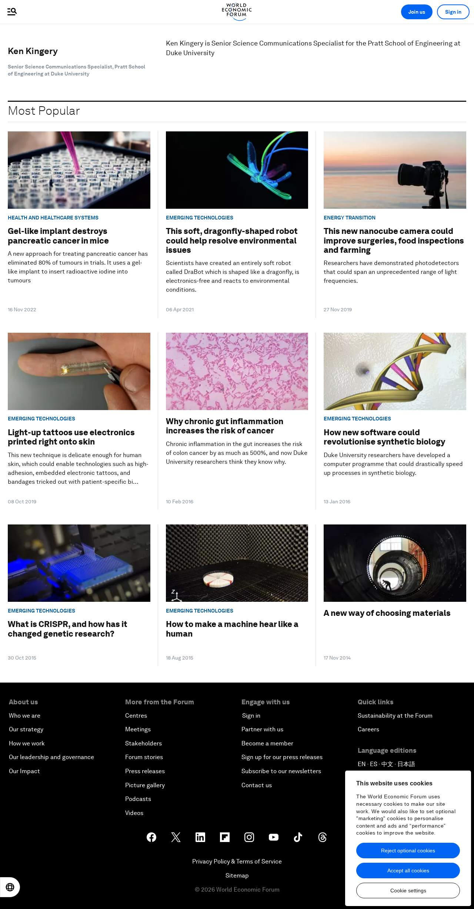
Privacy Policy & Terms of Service (237, 861)
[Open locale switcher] (10, 887)
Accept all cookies (408, 870)
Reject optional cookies (408, 850)
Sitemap (237, 875)
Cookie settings (408, 890)
